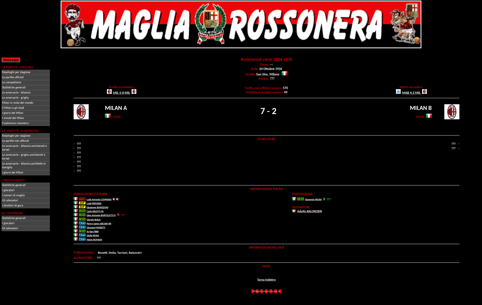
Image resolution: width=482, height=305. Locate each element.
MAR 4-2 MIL (411, 93)
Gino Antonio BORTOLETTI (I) (101, 215)
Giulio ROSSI (93, 235)
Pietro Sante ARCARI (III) (99, 224)
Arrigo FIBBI (92, 232)
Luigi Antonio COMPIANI (99, 199)
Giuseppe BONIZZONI (97, 207)
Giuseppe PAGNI (313, 199)
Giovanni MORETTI (96, 228)
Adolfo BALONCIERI (309, 211)
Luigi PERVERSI (94, 203)
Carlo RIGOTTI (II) (95, 211)
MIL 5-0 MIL (121, 93)
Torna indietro (266, 279)
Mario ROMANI (94, 240)
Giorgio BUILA (94, 220)
